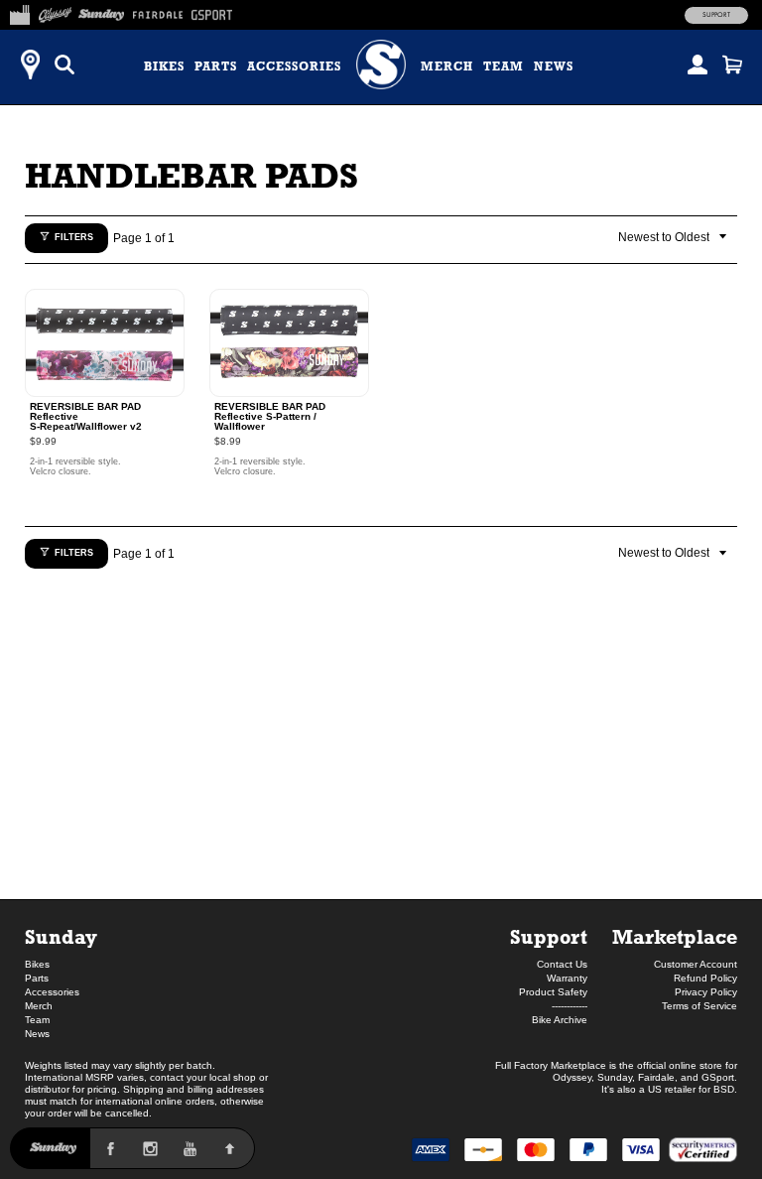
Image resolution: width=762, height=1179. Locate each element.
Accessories (294, 66)
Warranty (567, 978)
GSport (717, 1077)
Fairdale (656, 1077)
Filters (74, 237)
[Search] (64, 64)
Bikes (164, 66)
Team (503, 66)
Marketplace (674, 936)
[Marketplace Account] (697, 64)
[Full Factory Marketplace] (19, 12)
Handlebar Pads (191, 175)
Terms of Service (699, 1005)
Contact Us (562, 964)
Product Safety (553, 991)
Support (716, 15)
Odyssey (572, 1077)
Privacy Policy (706, 991)
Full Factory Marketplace (550, 1065)
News (553, 66)
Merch (447, 66)
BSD (723, 1089)
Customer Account (695, 964)
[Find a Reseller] (30, 64)
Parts (215, 66)
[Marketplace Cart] (732, 64)
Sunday (61, 936)
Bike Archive (559, 1019)
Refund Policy (705, 978)
